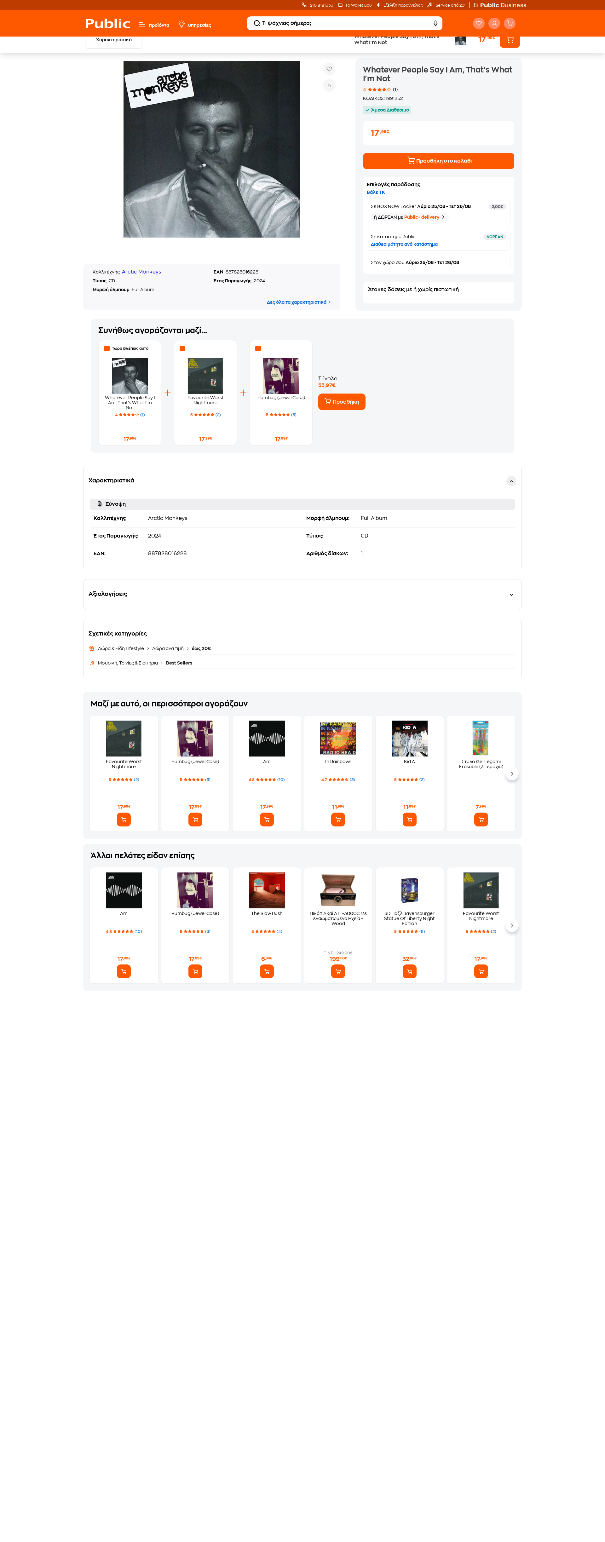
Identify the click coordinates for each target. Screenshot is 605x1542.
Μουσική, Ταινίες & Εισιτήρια (128, 663)
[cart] (510, 23)
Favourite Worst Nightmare (124, 764)
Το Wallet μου (358, 5)
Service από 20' (450, 5)
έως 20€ (201, 648)
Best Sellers (178, 663)
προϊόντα (159, 25)
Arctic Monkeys (141, 271)
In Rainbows (338, 761)
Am (267, 761)
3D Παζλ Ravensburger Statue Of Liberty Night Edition (409, 918)
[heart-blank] (479, 23)
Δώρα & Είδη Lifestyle (121, 648)
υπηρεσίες (199, 25)
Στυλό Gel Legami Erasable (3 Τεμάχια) (481, 764)
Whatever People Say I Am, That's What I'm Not (130, 402)
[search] (257, 23)
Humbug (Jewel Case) (281, 397)
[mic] (435, 23)
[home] (108, 23)
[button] (502, 5)
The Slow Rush (267, 913)
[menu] (142, 24)
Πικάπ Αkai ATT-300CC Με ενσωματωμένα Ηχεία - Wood (338, 918)
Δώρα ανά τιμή (168, 648)
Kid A (409, 761)
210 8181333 (321, 5)
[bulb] (181, 24)
